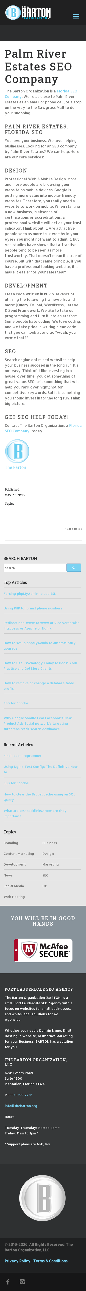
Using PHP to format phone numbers (33, 608)
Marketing (50, 864)
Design (48, 853)
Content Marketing (19, 853)
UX (44, 886)
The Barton (15, 467)
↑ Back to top (73, 528)
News (8, 875)
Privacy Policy (18, 1260)
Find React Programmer (22, 755)
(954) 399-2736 (20, 1095)
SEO (45, 875)
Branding (11, 843)
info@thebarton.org (21, 1106)
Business (49, 843)
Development (15, 864)
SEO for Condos (16, 703)
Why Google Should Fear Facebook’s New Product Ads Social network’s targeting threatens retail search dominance (38, 723)
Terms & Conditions (50, 1260)
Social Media (14, 886)
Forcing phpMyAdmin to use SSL (30, 593)
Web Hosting (14, 897)
